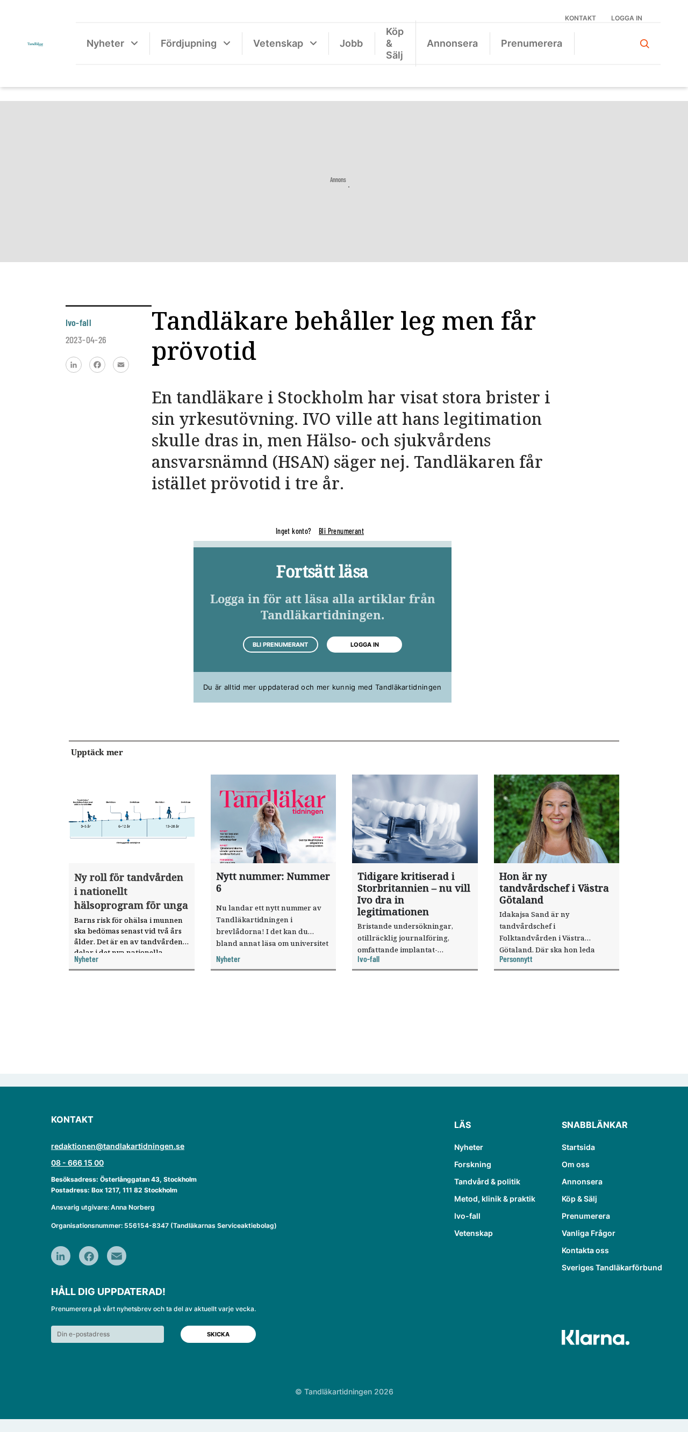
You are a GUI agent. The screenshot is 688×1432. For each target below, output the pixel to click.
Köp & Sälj (395, 43)
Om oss (576, 1164)
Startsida (578, 1147)
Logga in (626, 18)
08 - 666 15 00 (77, 1162)
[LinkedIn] (74, 365)
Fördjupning (189, 43)
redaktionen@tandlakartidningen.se (117, 1146)
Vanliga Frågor (588, 1233)
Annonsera (452, 43)
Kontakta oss (585, 1250)
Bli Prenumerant (341, 531)
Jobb (351, 43)
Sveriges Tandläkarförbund (612, 1267)
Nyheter (105, 43)
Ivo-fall (467, 1215)
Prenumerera (531, 43)
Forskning (472, 1164)
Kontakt (580, 18)
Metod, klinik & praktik (494, 1198)
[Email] (121, 365)
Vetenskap (278, 43)
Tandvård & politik (487, 1181)
